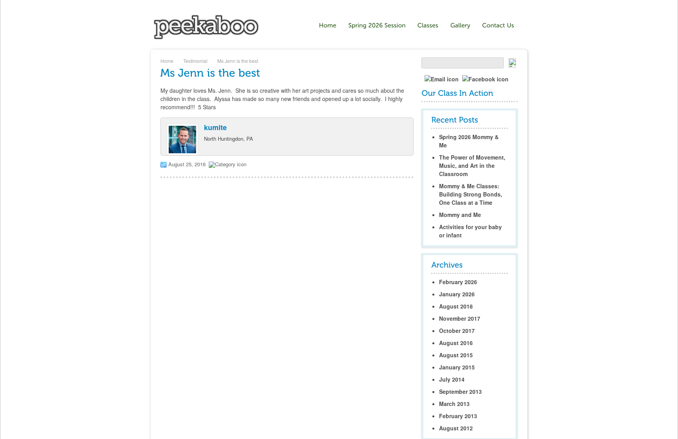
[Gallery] (460, 25)
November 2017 (459, 318)
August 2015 (456, 355)
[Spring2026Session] (377, 25)
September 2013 (460, 391)
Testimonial (195, 60)
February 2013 (458, 416)
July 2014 (452, 379)
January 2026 (457, 294)
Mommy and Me (460, 215)
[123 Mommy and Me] (206, 38)
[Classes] (428, 25)
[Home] (328, 25)
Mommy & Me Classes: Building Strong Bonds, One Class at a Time (470, 194)
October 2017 (457, 330)
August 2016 (456, 343)
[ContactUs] (498, 25)
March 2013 (454, 404)
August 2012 (456, 428)
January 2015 (457, 367)
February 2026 (458, 282)
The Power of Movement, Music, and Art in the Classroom (472, 165)
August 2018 (456, 306)
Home (166, 60)
